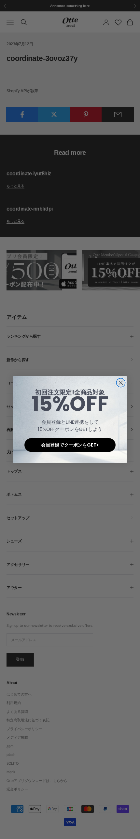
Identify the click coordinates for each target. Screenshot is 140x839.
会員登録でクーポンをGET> (70, 445)
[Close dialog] (120, 382)
